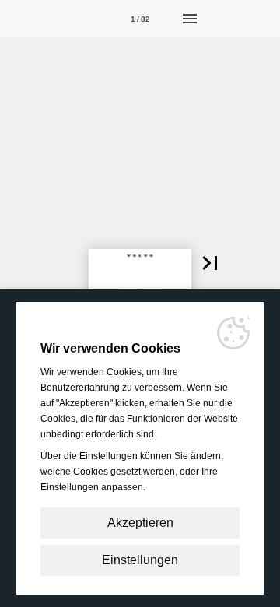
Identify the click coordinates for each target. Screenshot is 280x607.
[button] (210, 263)
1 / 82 (140, 19)
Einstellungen (140, 560)
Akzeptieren (140, 522)
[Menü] (189, 18)
